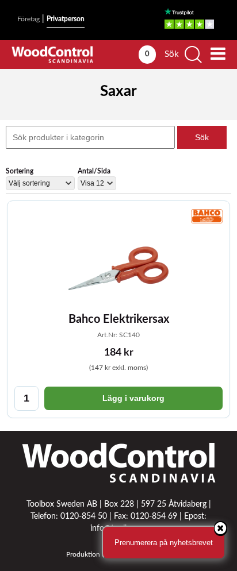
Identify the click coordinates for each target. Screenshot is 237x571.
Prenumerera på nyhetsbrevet (163, 542)
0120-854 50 (83, 516)
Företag (28, 19)
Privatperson (66, 19)
